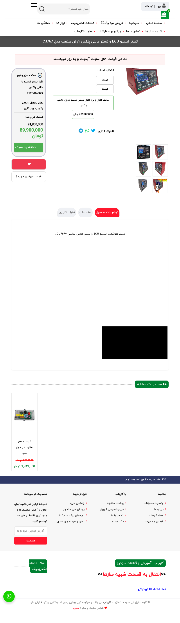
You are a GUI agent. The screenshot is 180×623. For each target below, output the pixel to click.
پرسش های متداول (74, 509)
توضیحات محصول (107, 212)
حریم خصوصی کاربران (112, 509)
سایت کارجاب (83, 31)
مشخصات (85, 212)
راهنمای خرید (77, 503)
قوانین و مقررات (154, 521)
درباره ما (159, 509)
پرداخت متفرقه (115, 503)
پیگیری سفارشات (109, 31)
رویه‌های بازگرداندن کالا (72, 515)
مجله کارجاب (156, 515)
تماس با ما (133, 31)
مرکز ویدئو (118, 521)
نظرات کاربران (67, 212)
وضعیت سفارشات (154, 503)
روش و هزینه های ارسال (71, 521)
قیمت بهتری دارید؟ (28, 176)
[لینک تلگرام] (81, 132)
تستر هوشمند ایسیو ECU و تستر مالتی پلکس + (91, 234)
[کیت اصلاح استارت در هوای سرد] (24, 415)
